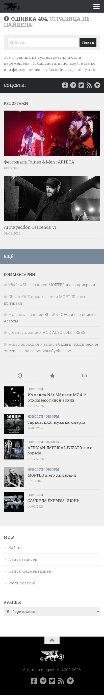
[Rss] (89, 85)
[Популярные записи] (52, 376)
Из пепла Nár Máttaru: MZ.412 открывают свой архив (57, 397)
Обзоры (52, 416)
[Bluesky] (97, 85)
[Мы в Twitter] (81, 85)
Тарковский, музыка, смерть (56, 422)
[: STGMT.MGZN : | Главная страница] (14, 6)
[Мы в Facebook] (65, 85)
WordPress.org (21, 582)
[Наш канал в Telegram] (73, 85)
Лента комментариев (29, 571)
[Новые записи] (20, 376)
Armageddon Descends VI (30, 227)
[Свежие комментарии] (84, 376)
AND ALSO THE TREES (64, 332)
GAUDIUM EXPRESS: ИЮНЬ (54, 500)
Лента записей (22, 559)
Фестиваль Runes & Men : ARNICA (39, 162)
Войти (14, 547)
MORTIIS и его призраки (71, 284)
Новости (35, 389)
